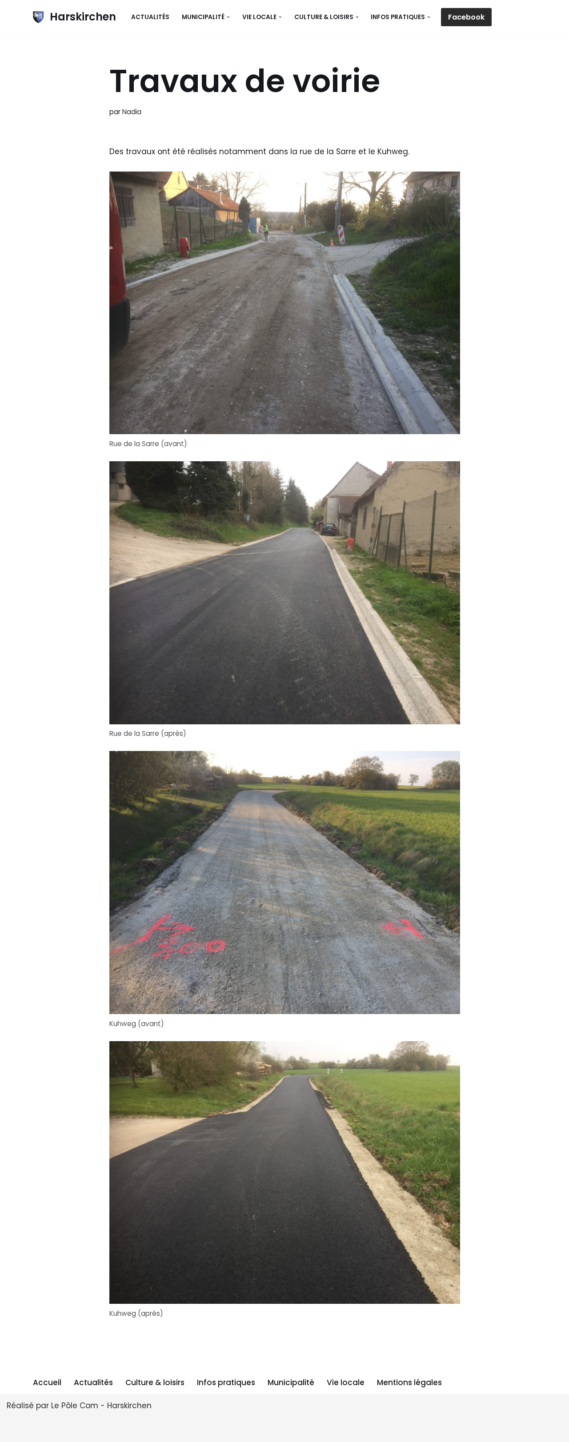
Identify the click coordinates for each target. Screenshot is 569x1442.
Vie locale (346, 1382)
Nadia (131, 111)
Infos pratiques (226, 1382)
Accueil (47, 1382)
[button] (228, 17)
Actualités (150, 17)
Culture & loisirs (154, 1382)
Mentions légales (409, 1382)
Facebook (466, 17)
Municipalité (291, 1382)
